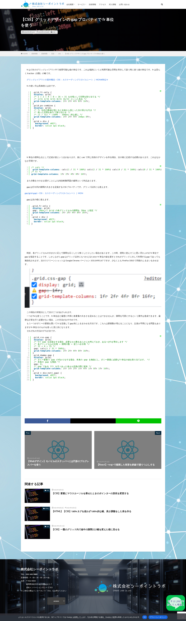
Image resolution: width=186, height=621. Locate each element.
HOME (25, 54)
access (56, 601)
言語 (52, 54)
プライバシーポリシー (158, 617)
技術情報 (92, 4)
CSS (54, 32)
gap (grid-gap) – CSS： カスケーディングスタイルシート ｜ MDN (54, 193)
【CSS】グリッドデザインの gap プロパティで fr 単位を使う (84, 54)
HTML (47, 508)
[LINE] (138, 420)
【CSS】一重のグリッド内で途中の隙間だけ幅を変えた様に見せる (86, 529)
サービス (81, 4)
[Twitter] (93, 420)
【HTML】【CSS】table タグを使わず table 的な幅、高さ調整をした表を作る (91, 511)
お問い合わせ (124, 4)
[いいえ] (183, 617)
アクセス (102, 4)
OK (144, 617)
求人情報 (112, 4)
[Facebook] (47, 420)
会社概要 (70, 4)
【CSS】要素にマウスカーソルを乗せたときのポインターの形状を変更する (90, 493)
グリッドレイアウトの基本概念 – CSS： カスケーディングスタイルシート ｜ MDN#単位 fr (67, 79)
